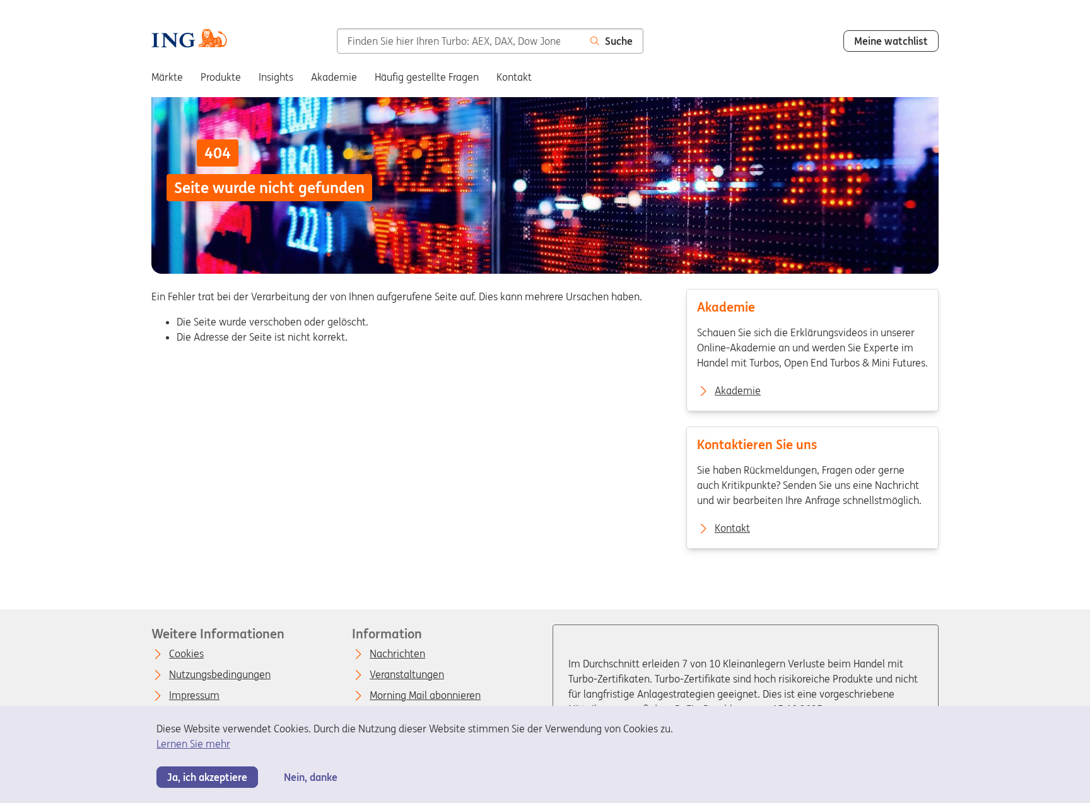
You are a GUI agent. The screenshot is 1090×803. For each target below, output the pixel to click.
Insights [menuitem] (276, 77)
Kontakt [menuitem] (514, 77)
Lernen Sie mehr (193, 743)
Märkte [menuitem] (167, 77)
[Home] (189, 40)
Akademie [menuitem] (334, 77)
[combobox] (458, 41)
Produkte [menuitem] (221, 77)
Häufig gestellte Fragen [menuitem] (427, 77)
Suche (619, 41)
